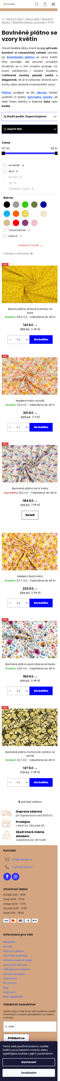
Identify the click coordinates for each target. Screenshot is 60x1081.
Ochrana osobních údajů (17, 960)
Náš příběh (9, 942)
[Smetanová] (44, 214)
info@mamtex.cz (22, 859)
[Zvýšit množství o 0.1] (26, 339)
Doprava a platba (13, 951)
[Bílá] (35, 214)
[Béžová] (8, 224)
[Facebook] (7, 876)
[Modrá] (44, 205)
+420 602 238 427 (22, 867)
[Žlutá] (26, 214)
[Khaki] (35, 205)
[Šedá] (17, 205)
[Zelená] (26, 205)
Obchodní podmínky (15, 955)
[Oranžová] (17, 214)
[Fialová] (26, 224)
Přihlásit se (16, 1038)
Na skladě (16, 165)
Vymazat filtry (28, 245)
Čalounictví (10, 978)
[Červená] (17, 224)
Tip (12, 183)
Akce (13, 171)
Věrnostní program (14, 974)
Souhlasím (28, 1073)
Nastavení (28, 1062)
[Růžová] (35, 224)
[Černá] (8, 205)
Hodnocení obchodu (15, 964)
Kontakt (7, 946)
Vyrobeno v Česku (21, 188)
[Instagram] (15, 876)
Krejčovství (9, 992)
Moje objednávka (13, 996)
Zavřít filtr (14, 129)
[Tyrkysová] (8, 214)
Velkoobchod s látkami (16, 969)
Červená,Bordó (19, 230)
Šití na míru (10, 983)
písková (15, 236)
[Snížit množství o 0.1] (10, 339)
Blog (5, 987)
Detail (30, 515)
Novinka (15, 177)
